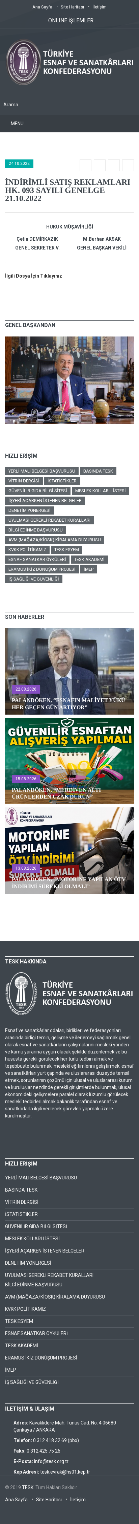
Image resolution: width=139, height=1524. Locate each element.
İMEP (88, 569)
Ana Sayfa (42, 6)
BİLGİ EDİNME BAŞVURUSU (35, 529)
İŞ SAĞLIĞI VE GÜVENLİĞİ (33, 579)
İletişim (99, 6)
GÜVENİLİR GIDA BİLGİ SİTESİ (37, 490)
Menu (17, 123)
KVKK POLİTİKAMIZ (27, 549)
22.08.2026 (26, 689)
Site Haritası (72, 6)
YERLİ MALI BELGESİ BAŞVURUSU (41, 471)
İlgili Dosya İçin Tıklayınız (33, 276)
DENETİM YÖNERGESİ (29, 510)
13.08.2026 (26, 868)
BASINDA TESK (98, 471)
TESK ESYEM (66, 549)
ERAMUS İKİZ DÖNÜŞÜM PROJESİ (42, 569)
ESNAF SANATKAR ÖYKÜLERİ (37, 559)
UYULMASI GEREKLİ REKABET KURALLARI (49, 520)
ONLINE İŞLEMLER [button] (70, 20)
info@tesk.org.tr (51, 1461)
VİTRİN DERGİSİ (23, 480)
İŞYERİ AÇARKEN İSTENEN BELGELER (45, 500)
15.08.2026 (26, 779)
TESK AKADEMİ (89, 559)
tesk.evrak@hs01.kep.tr (65, 1472)
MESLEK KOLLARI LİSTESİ (100, 490)
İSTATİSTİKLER (62, 480)
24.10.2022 (19, 163)
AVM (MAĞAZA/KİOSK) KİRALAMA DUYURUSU (54, 539)
